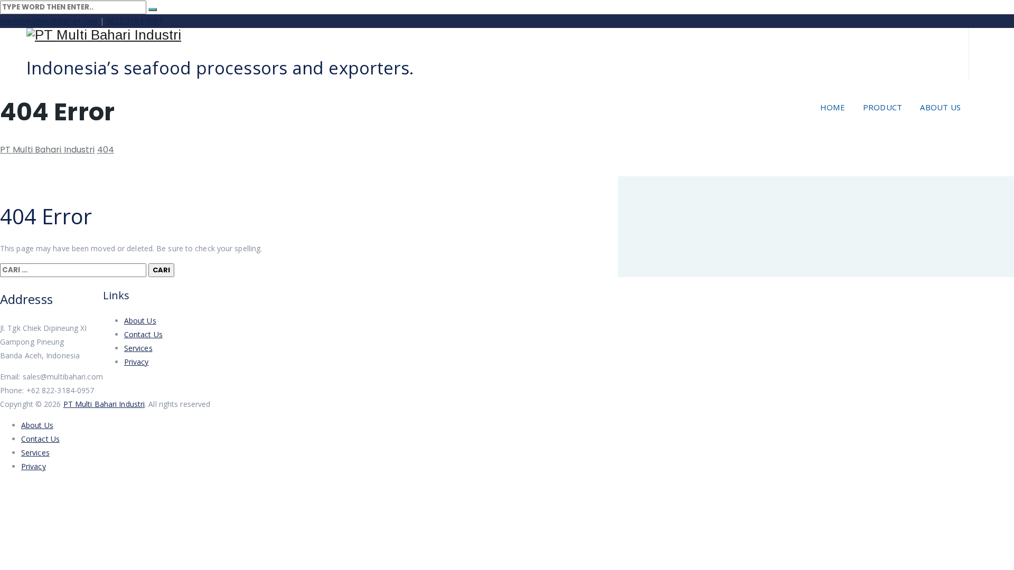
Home (832, 107)
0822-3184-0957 (134, 21)
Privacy (136, 362)
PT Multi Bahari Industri (104, 404)
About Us (940, 107)
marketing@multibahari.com (49, 21)
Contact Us (143, 334)
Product (882, 107)
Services (138, 348)
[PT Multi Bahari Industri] (485, 35)
